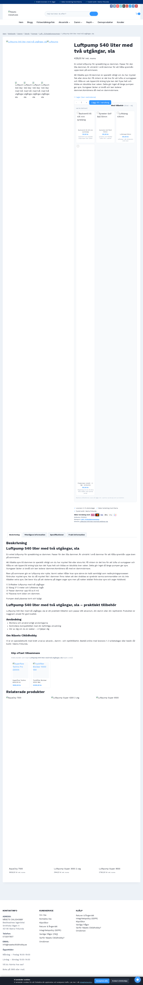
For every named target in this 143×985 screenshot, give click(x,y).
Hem (21, 22)
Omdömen (44, 941)
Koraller (120, 22)
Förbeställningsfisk (46, 22)
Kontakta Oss (45, 919)
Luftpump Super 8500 (109, 868)
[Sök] (94, 14)
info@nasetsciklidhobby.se (15, 945)
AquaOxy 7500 (16, 868)
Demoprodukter (105, 22)
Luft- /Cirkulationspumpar (90, 519)
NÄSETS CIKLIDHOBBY (13, 919)
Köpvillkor (43, 923)
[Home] (4, 34)
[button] (138, 979)
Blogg (30, 22)
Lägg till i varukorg (100, 102)
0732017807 (8, 937)
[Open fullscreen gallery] (56, 79)
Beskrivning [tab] (14, 535)
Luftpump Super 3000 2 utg (67, 868)
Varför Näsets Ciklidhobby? (51, 938)
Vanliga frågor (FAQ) (48, 934)
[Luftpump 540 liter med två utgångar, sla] (26, 60)
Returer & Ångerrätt (48, 926)
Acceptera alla (102, 981)
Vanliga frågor (82, 925)
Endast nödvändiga (119, 981)
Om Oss (42, 915)
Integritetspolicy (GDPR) (50, 930)
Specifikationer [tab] (57, 535)
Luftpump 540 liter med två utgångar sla (94, 521)
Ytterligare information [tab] (34, 535)
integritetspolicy (86, 982)
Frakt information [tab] (77, 535)
